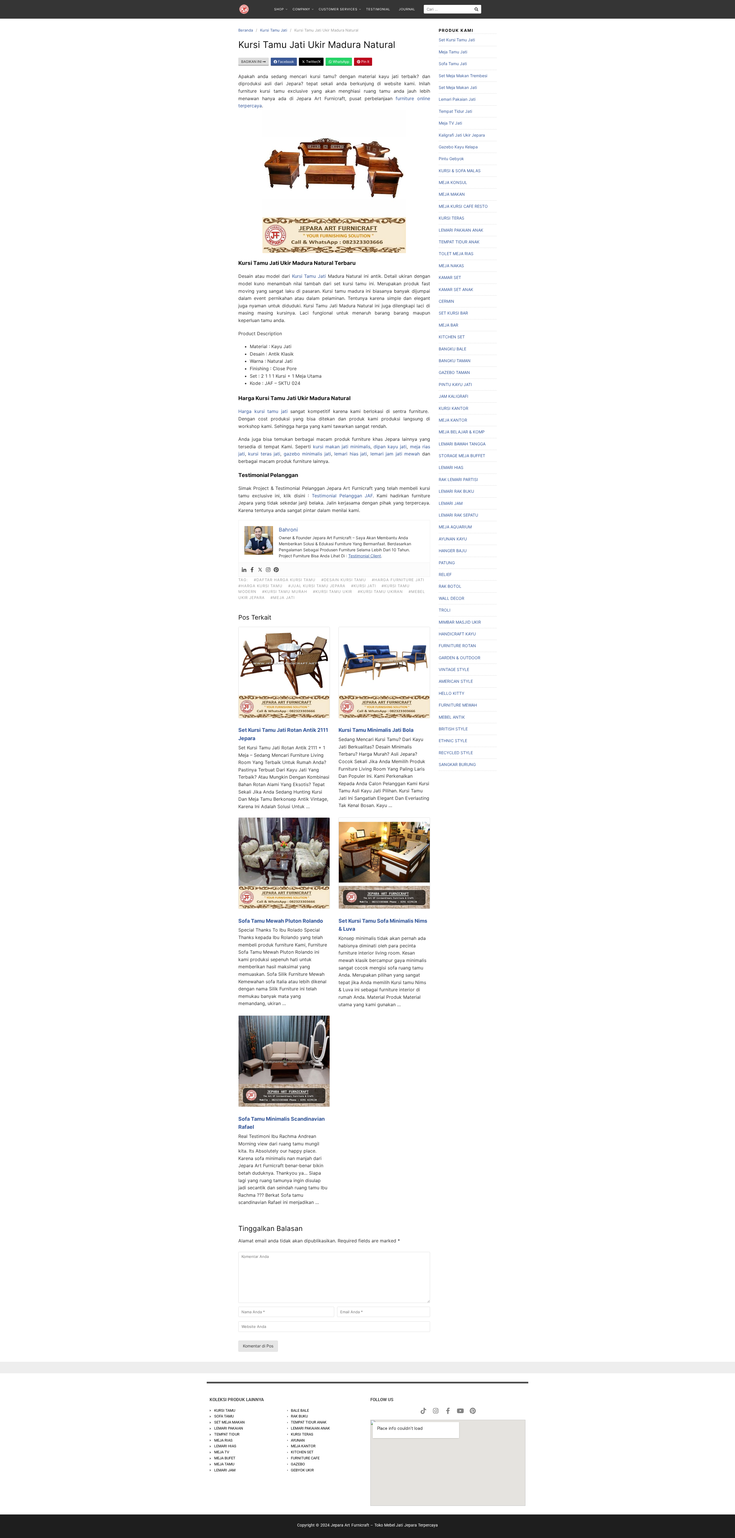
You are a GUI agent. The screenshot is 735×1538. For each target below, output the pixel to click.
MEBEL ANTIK (452, 717)
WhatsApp (340, 61)
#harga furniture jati (398, 579)
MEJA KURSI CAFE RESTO (463, 206)
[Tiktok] (423, 1411)
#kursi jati (363, 585)
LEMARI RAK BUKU (456, 491)
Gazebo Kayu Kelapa (458, 146)
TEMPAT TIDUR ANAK (459, 241)
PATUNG (447, 562)
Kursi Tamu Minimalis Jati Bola (376, 730)
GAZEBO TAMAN (454, 372)
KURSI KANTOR (453, 408)
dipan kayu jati (390, 446)
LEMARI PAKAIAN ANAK (461, 230)
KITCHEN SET (452, 336)
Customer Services (338, 9)
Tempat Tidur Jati (455, 111)
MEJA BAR (448, 325)
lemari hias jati (350, 454)
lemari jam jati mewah (395, 454)
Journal (407, 9)
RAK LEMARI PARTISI (458, 479)
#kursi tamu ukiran (380, 591)
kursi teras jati (264, 454)
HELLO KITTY (451, 693)
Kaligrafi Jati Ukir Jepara (462, 135)
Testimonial (378, 9)
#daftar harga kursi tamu (285, 579)
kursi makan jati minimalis (341, 446)
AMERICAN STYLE (456, 681)
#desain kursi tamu (343, 579)
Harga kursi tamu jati (263, 411)
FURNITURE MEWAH (458, 705)
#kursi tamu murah (284, 591)
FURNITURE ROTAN (457, 645)
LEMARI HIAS (451, 467)
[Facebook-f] (448, 1411)
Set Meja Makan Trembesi (463, 75)
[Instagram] (268, 569)
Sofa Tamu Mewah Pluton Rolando (280, 921)
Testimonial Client (364, 555)
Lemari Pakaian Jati (457, 99)
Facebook (285, 61)
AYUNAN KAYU (453, 538)
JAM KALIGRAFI (453, 396)
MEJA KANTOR (453, 420)
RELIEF (445, 574)
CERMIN (446, 301)
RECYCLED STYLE (456, 752)
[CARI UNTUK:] (452, 9)
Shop (279, 9)
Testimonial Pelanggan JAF (342, 496)
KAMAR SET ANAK (456, 289)
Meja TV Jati (450, 123)
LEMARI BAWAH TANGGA (462, 443)
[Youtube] (460, 1411)
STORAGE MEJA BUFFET (462, 455)
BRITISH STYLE (453, 728)
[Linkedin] (244, 569)
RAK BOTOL (450, 586)
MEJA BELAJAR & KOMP (462, 431)
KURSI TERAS (451, 218)
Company (301, 9)
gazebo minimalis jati (307, 454)
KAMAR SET (450, 277)
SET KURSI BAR (453, 313)
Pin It (364, 61)
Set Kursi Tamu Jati (457, 39)
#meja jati (282, 597)
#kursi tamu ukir (332, 591)
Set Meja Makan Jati (458, 87)
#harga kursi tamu (260, 585)
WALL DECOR (451, 598)
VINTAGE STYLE (454, 669)
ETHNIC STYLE (453, 740)
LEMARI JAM (451, 503)
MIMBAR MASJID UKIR (460, 622)
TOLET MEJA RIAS (456, 253)
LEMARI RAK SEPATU (458, 515)
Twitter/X (313, 61)
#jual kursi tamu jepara (316, 585)
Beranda (245, 30)
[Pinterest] (276, 569)
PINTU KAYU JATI (455, 384)
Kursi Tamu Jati (273, 30)
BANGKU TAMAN (455, 360)
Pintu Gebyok (451, 158)
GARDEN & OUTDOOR (459, 657)
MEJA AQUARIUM (455, 526)
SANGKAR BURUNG (457, 764)
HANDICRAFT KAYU (457, 633)
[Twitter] (260, 569)
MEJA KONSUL (453, 182)
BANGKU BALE (452, 348)
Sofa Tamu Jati (453, 63)
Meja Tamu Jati (453, 51)
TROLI (444, 610)
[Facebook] (252, 569)
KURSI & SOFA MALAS (460, 170)
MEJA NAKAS (451, 265)
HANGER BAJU (453, 550)
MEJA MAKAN (452, 194)
